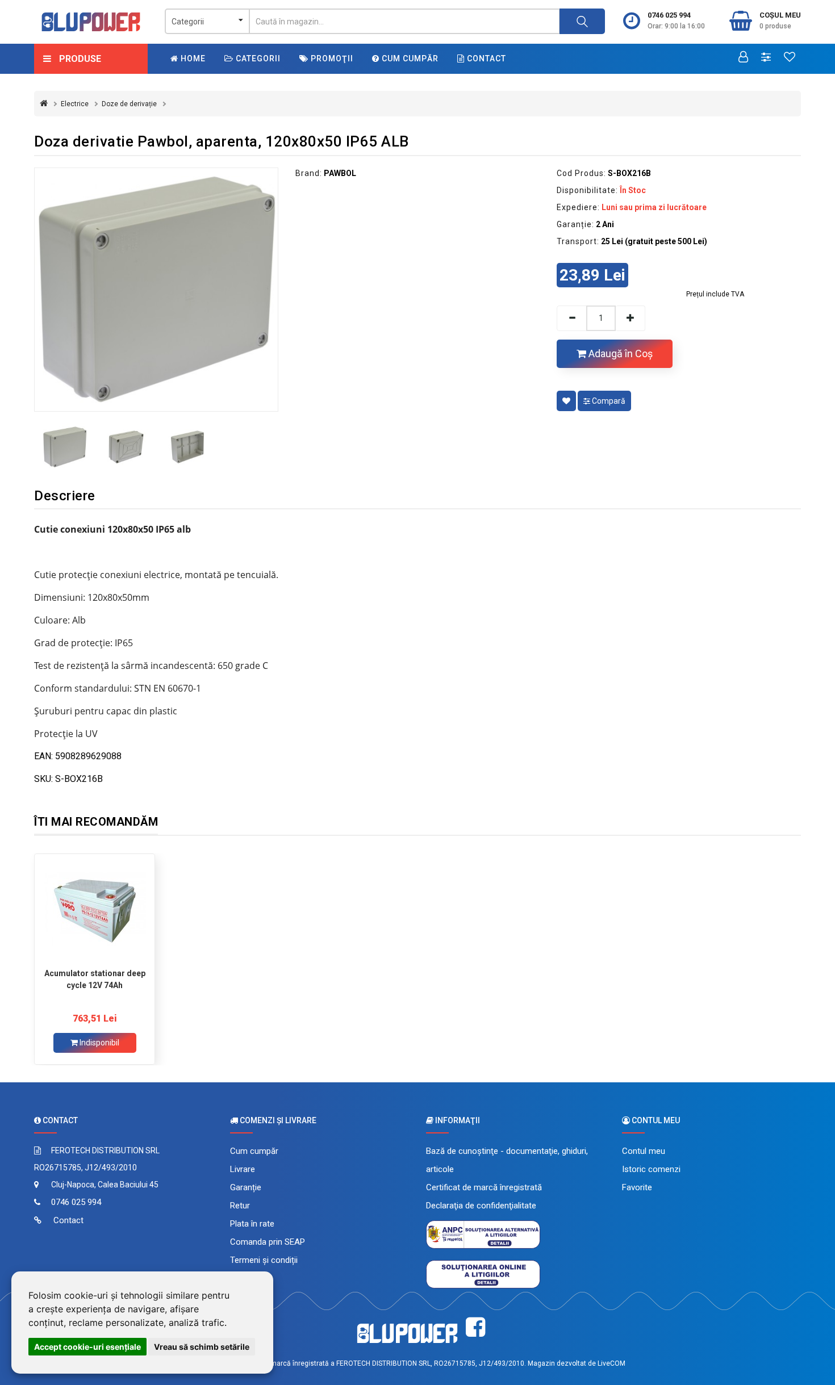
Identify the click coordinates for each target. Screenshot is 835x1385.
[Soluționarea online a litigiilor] (483, 1274)
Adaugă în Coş (619, 353)
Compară (607, 400)
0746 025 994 (669, 15)
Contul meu (643, 1151)
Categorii (257, 58)
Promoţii (330, 58)
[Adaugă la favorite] (566, 401)
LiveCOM (611, 1363)
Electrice (75, 104)
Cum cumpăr (409, 58)
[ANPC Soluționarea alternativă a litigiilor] (483, 1234)
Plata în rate (252, 1224)
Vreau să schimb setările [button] (201, 1346)
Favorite (637, 1187)
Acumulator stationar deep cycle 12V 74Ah (94, 979)
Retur (240, 1205)
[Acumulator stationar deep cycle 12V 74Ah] (94, 911)
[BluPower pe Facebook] (475, 1327)
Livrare (242, 1169)
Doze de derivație (129, 104)
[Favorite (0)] (789, 57)
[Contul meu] (743, 57)
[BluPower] (91, 21)
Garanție (245, 1187)
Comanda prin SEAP (267, 1242)
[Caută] (582, 21)
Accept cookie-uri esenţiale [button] (87, 1346)
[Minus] (571, 318)
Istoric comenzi (651, 1169)
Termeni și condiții (264, 1260)
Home (192, 58)
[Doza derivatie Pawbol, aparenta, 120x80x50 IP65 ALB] (156, 290)
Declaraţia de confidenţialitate (481, 1205)
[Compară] (766, 57)
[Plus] (630, 318)
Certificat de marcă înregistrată (484, 1187)
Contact (485, 58)
